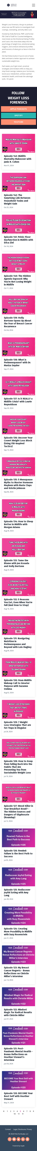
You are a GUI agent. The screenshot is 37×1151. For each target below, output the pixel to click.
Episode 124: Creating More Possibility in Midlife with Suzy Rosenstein (18, 931)
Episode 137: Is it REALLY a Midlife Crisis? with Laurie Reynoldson (18, 401)
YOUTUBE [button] (18, 122)
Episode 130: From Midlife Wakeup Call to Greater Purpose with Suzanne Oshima (18, 684)
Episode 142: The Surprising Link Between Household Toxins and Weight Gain (17, 199)
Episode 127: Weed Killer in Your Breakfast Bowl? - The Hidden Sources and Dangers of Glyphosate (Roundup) (18, 811)
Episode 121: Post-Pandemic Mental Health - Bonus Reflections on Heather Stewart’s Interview (18, 1054)
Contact (8, 1129)
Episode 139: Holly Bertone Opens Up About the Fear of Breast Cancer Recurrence (18, 322)
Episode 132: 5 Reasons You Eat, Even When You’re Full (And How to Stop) (18, 602)
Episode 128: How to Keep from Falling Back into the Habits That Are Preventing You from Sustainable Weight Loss (18, 767)
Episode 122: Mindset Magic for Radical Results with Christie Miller (18, 1012)
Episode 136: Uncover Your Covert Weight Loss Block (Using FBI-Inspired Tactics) (18, 442)
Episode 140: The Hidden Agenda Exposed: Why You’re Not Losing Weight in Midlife (17, 280)
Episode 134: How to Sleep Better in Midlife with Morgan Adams (18, 524)
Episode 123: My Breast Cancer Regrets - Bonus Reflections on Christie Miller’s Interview (17, 972)
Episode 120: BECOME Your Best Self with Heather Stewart (18, 1096)
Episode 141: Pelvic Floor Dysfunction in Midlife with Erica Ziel (18, 240)
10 (14, 1114)
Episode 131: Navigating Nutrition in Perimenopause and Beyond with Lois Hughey (17, 642)
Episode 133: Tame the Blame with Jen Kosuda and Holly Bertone (16, 563)
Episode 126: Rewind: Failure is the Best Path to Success (18, 853)
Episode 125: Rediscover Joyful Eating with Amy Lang (17, 892)
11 (19, 1114)
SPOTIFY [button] (19, 115)
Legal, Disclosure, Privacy (22, 1129)
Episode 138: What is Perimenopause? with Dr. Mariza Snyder (17, 362)
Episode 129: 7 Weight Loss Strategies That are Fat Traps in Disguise (17, 725)
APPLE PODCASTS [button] (18, 109)
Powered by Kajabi (18, 1146)
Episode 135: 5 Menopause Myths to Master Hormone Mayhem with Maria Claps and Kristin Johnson (18, 484)
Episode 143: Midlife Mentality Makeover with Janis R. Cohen (17, 159)
